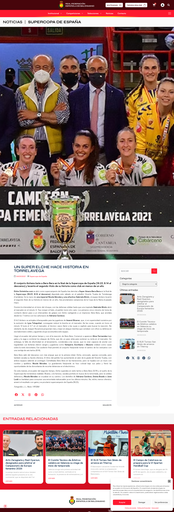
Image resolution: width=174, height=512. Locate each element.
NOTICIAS (12, 22)
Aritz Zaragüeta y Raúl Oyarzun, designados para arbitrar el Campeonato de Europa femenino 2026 (145, 303)
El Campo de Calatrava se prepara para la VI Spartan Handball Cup (147, 463)
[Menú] (170, 13)
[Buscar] (154, 271)
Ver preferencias (161, 502)
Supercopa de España (54, 22)
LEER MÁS (9, 481)
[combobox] (135, 271)
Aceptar (122, 502)
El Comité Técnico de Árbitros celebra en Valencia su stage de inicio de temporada (146, 326)
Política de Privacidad (143, 508)
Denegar (141, 502)
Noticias (109, 13)
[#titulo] (5, 506)
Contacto (122, 13)
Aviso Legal (155, 508)
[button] (169, 481)
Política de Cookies (130, 508)
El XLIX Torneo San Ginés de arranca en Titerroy (146, 344)
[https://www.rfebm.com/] (76, 5)
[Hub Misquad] (162, 5)
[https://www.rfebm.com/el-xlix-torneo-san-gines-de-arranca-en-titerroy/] (127, 346)
